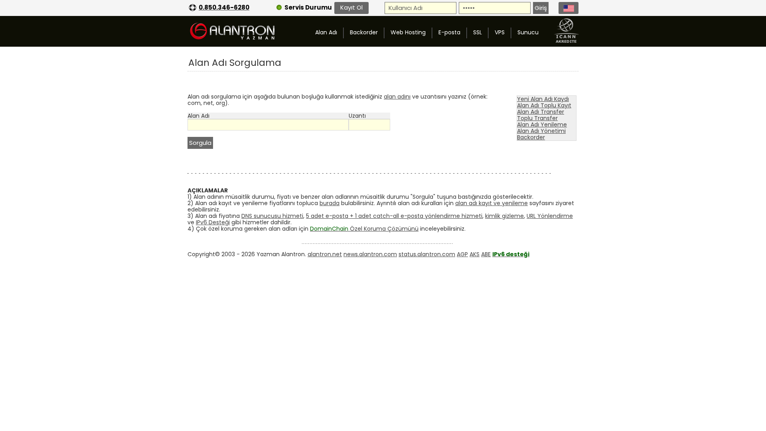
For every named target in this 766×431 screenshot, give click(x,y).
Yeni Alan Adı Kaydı (543, 99)
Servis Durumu (308, 7)
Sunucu (528, 32)
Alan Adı (326, 32)
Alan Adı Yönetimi (541, 131)
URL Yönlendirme (550, 216)
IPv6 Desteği (213, 222)
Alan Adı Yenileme (542, 125)
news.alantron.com (370, 254)
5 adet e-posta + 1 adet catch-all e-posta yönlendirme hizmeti (394, 216)
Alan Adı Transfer (540, 112)
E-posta (449, 32)
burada (330, 203)
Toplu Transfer (537, 118)
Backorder (364, 32)
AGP (462, 254)
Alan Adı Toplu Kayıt (544, 105)
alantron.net (325, 254)
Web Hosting (408, 32)
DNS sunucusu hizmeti (272, 216)
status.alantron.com (427, 254)
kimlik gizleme (504, 216)
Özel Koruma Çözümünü (364, 229)
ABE (486, 254)
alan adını (397, 97)
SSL (477, 32)
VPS (500, 32)
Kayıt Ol (351, 7)
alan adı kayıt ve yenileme (491, 203)
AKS (475, 254)
